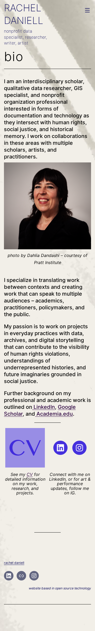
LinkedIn (43, 407)
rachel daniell (14, 563)
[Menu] (86, 10)
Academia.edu (54, 414)
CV (30, 474)
